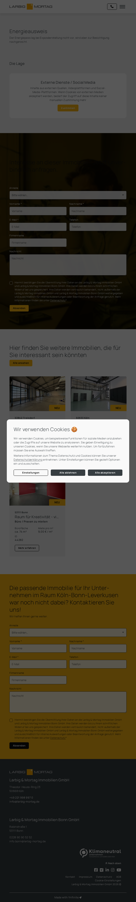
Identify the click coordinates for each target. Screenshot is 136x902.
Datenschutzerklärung (28, 459)
